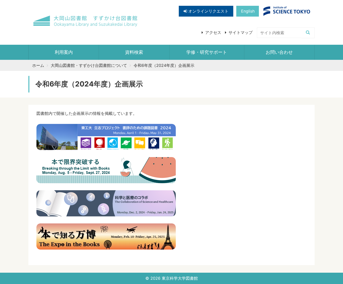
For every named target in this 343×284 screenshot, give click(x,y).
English (248, 11)
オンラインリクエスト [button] (207, 11)
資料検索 (134, 52)
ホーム (38, 65)
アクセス (213, 32)
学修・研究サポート (206, 52)
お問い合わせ (279, 52)
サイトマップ (240, 32)
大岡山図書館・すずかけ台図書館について (89, 65)
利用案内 (64, 52)
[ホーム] (85, 21)
